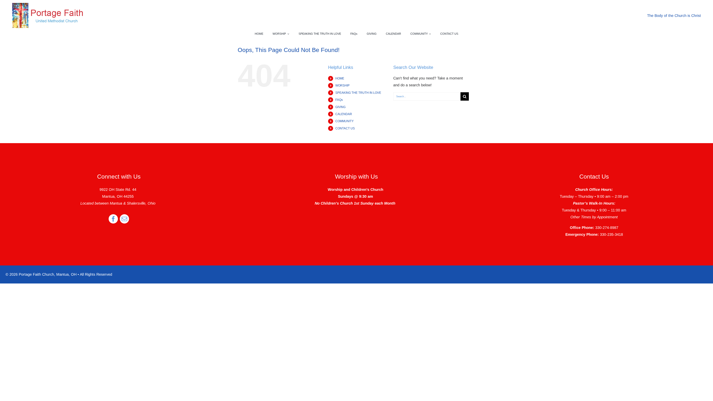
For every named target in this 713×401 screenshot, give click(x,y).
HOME (339, 78)
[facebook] (113, 219)
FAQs (339, 99)
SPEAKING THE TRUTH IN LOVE (358, 92)
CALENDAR (343, 114)
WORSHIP (342, 85)
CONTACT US (345, 128)
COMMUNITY (344, 121)
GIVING (340, 107)
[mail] (124, 219)
